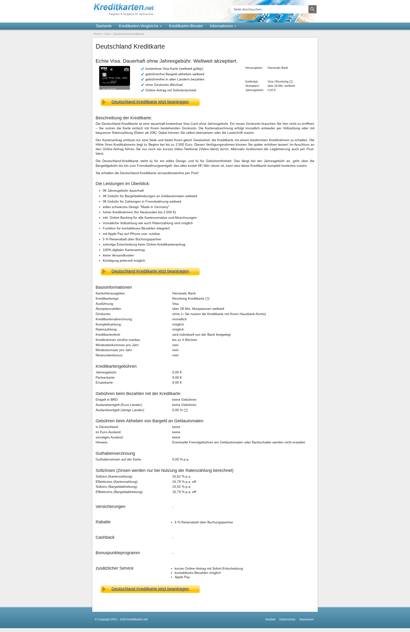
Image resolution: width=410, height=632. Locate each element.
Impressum (306, 619)
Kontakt (270, 619)
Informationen (222, 26)
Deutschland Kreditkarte (128, 34)
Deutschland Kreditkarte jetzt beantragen (150, 101)
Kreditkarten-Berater (186, 26)
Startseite (104, 26)
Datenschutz (287, 619)
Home (97, 34)
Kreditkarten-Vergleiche (139, 26)
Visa (107, 34)
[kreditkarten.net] (123, 15)
